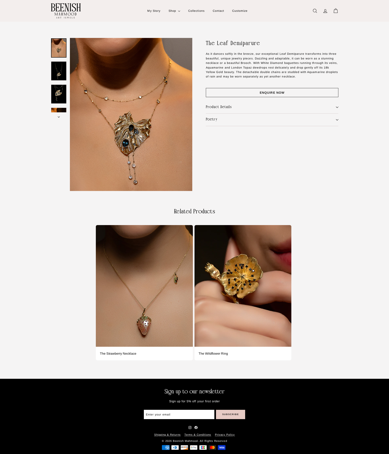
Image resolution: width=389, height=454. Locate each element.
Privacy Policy (225, 434)
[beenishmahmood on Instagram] (189, 427)
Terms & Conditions (197, 434)
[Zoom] (131, 114)
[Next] (59, 115)
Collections (196, 10)
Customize (240, 10)
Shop (173, 10)
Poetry (212, 120)
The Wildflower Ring (213, 353)
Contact (218, 10)
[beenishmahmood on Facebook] (196, 427)
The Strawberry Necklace (118, 353)
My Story (153, 10)
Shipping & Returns (167, 434)
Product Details (219, 107)
